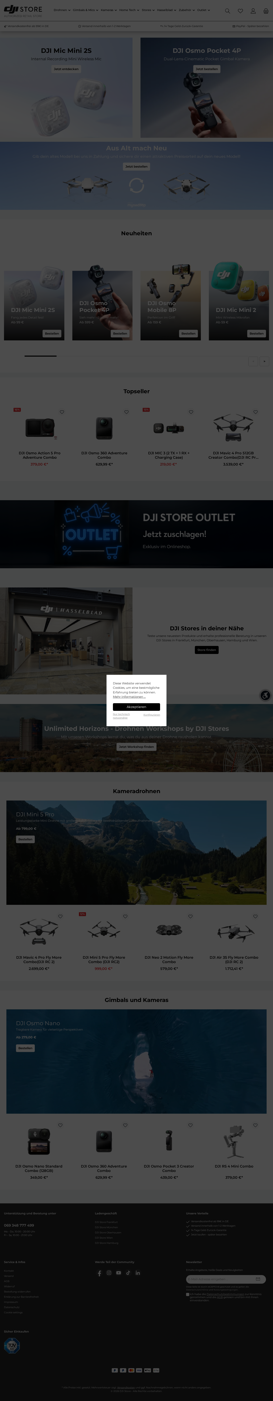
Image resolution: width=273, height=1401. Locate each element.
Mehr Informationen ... (129, 697)
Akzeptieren (136, 707)
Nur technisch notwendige (121, 716)
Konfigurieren (151, 714)
